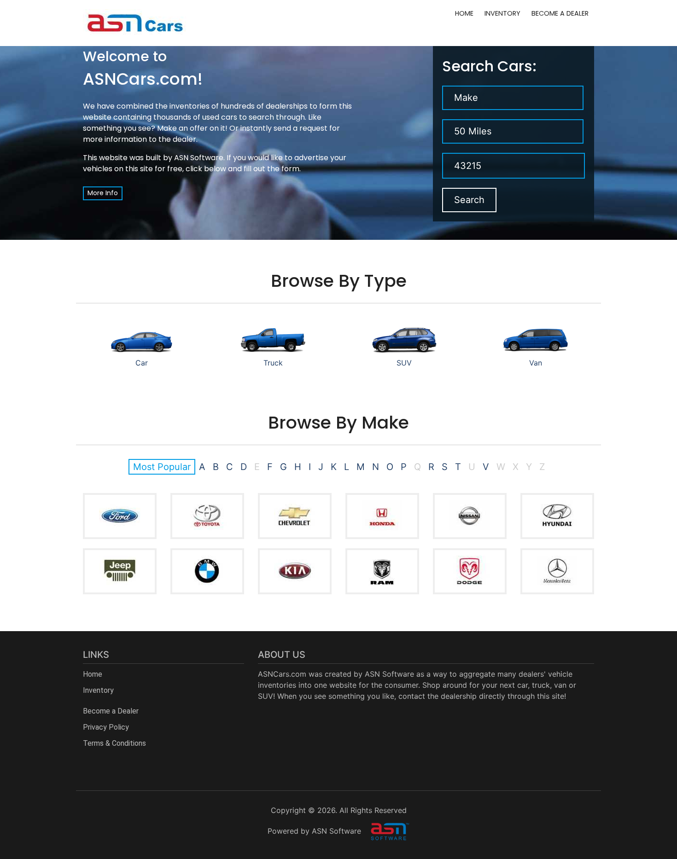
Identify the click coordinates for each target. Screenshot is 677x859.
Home (464, 13)
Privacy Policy (106, 727)
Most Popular (162, 466)
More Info (103, 192)
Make (466, 97)
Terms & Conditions (114, 743)
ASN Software (198, 157)
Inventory (502, 13)
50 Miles (472, 131)
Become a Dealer (560, 13)
